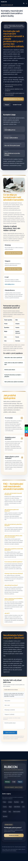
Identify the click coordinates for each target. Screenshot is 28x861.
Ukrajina (17, 323)
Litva (5, 337)
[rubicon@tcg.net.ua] (26, 434)
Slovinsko (17, 340)
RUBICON (4, 1)
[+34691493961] (26, 428)
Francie (17, 337)
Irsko (5, 340)
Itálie (16, 320)
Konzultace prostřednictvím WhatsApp (13, 99)
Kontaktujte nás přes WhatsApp (13, 253)
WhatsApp (7, 781)
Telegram (7, 104)
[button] (23, 3)
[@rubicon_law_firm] (26, 431)
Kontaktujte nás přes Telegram (13, 269)
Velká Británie (17, 806)
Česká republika (8, 320)
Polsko (5, 323)
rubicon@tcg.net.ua (9, 130)
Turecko (17, 327)
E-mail (14, 781)
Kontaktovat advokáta (13, 835)
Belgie (5, 331)
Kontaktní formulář (17, 104)
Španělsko (6, 327)
